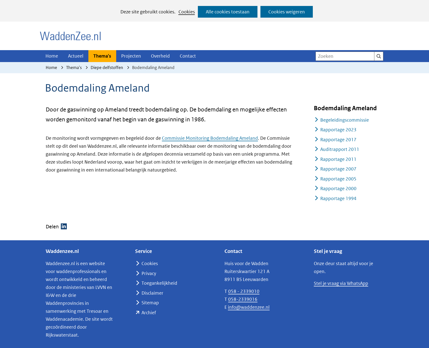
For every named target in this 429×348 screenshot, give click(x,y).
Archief (149, 312)
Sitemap (150, 303)
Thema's (102, 56)
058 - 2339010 (243, 291)
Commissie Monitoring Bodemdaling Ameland (210, 138)
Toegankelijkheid (159, 283)
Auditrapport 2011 (339, 149)
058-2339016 (242, 299)
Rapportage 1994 (338, 198)
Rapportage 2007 (338, 169)
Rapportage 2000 (338, 188)
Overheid (160, 56)
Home (51, 56)
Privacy (149, 273)
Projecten (131, 56)
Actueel (75, 56)
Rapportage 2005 (338, 179)
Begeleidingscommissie (344, 120)
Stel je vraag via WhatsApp (341, 283)
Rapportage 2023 (338, 130)
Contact (188, 56)
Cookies (187, 12)
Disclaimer (152, 293)
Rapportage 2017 (338, 139)
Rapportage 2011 (338, 159)
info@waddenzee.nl (249, 307)
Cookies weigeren (286, 12)
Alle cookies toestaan (228, 12)
